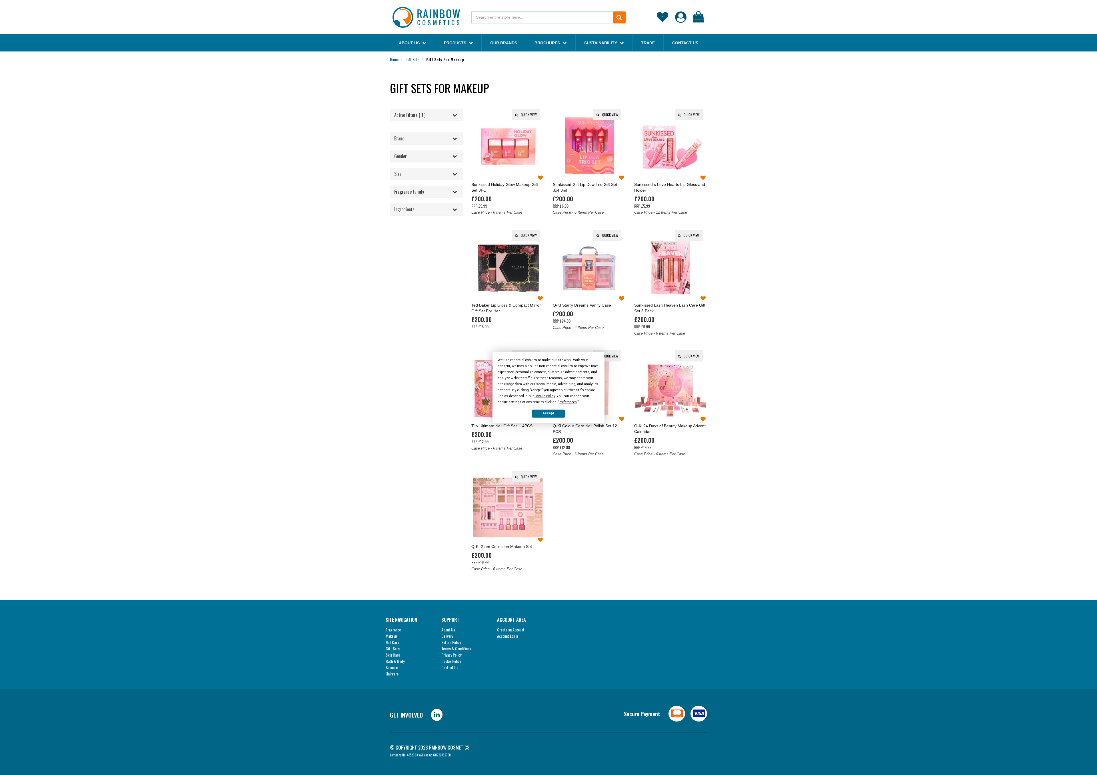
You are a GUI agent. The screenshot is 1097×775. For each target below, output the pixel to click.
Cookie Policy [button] (545, 396)
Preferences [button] (568, 402)
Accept (548, 414)
